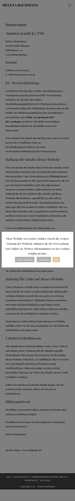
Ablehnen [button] (44, 259)
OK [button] (56, 259)
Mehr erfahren (24, 259)
